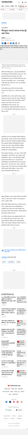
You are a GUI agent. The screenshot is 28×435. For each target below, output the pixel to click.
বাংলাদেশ (7, 6)
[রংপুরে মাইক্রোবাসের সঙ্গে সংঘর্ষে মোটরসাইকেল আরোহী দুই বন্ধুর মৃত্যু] (22, 354)
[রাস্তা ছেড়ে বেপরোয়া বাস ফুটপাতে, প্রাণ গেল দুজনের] (22, 323)
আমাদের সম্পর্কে (7, 416)
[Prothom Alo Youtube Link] (18, 402)
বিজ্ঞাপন (14, 416)
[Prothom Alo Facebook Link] (7, 402)
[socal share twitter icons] (5, 44)
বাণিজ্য (19, 6)
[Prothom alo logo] (14, 386)
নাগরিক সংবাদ (7, 389)
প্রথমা (10, 394)
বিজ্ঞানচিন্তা (20, 389)
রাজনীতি (12, 6)
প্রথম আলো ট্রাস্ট (6, 392)
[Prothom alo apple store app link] (19, 410)
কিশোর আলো (14, 389)
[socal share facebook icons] (2, 44)
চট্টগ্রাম (18, 262)
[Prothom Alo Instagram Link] (14, 402)
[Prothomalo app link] (9, 410)
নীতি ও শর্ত (6, 418)
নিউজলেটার (19, 418)
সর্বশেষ (2, 6)
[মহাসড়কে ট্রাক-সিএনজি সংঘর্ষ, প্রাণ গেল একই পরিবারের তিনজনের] (22, 374)
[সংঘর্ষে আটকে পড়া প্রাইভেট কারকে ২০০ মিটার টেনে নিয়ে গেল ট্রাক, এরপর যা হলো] (22, 313)
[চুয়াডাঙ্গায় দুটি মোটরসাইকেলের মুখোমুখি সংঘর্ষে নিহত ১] (22, 344)
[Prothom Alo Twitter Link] (11, 402)
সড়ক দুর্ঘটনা (11, 262)
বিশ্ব (16, 6)
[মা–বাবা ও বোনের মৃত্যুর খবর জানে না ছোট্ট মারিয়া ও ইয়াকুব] (22, 364)
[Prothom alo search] (19, 2)
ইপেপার (22, 392)
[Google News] (21, 402)
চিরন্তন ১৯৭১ (17, 392)
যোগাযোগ (13, 418)
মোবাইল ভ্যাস (15, 394)
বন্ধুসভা (11, 392)
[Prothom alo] (7, 2)
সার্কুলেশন (20, 416)
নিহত (4, 262)
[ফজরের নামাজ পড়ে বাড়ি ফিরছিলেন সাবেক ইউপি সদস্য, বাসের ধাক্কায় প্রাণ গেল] (22, 333)
